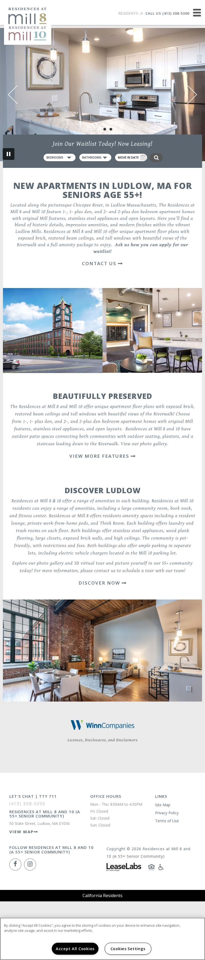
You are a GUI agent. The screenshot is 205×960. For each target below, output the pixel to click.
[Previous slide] (17, 94)
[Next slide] (187, 94)
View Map (21, 831)
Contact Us (100, 263)
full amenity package (71, 245)
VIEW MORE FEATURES (100, 456)
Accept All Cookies (75, 948)
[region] (102, 939)
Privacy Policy (167, 812)
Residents (128, 13)
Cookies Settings (128, 948)
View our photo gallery (144, 444)
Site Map (162, 804)
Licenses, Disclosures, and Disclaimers (103, 740)
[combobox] (60, 157)
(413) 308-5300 (175, 13)
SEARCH (156, 157)
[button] (15, 864)
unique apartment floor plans (125, 406)
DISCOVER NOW (100, 583)
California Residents (102, 895)
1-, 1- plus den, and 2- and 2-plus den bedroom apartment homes (129, 211)
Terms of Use (167, 820)
